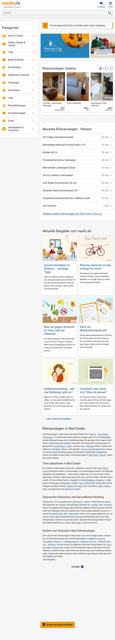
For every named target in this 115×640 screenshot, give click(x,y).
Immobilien (14, 90)
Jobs (10, 97)
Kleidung (89, 446)
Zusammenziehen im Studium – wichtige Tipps (57, 268)
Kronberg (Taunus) (71, 541)
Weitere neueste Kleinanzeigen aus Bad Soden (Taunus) (72, 213)
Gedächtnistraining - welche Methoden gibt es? (59, 390)
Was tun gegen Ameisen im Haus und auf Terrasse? (59, 330)
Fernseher (107, 505)
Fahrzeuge (13, 82)
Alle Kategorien (49, 559)
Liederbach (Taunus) (96, 538)
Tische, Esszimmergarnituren (93, 449)
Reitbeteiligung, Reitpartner (93, 480)
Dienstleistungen (17, 105)
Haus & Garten (15, 35)
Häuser (93, 434)
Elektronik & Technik (18, 75)
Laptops (94, 505)
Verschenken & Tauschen (16, 129)
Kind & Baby (14, 67)
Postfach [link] (101, 7)
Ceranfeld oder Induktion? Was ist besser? (93, 390)
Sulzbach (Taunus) (88, 541)
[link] (54, 92)
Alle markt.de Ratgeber (59, 418)
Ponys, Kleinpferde (87, 483)
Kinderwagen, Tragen (63, 446)
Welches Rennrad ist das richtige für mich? (95, 266)
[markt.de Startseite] (11, 3)
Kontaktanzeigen (17, 113)
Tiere (10, 52)
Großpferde (64, 483)
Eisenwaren (78, 502)
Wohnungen (103, 434)
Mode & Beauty (16, 59)
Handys (62, 505)
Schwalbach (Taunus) (52, 541)
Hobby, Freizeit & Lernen (16, 44)
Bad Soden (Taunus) (97, 455)
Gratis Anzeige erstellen (59, 624)
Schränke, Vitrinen (59, 449)
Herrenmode (73, 514)
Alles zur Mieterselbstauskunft (93, 328)
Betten (87, 502)
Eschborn (52, 544)
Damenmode (57, 514)
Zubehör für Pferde (74, 486)
